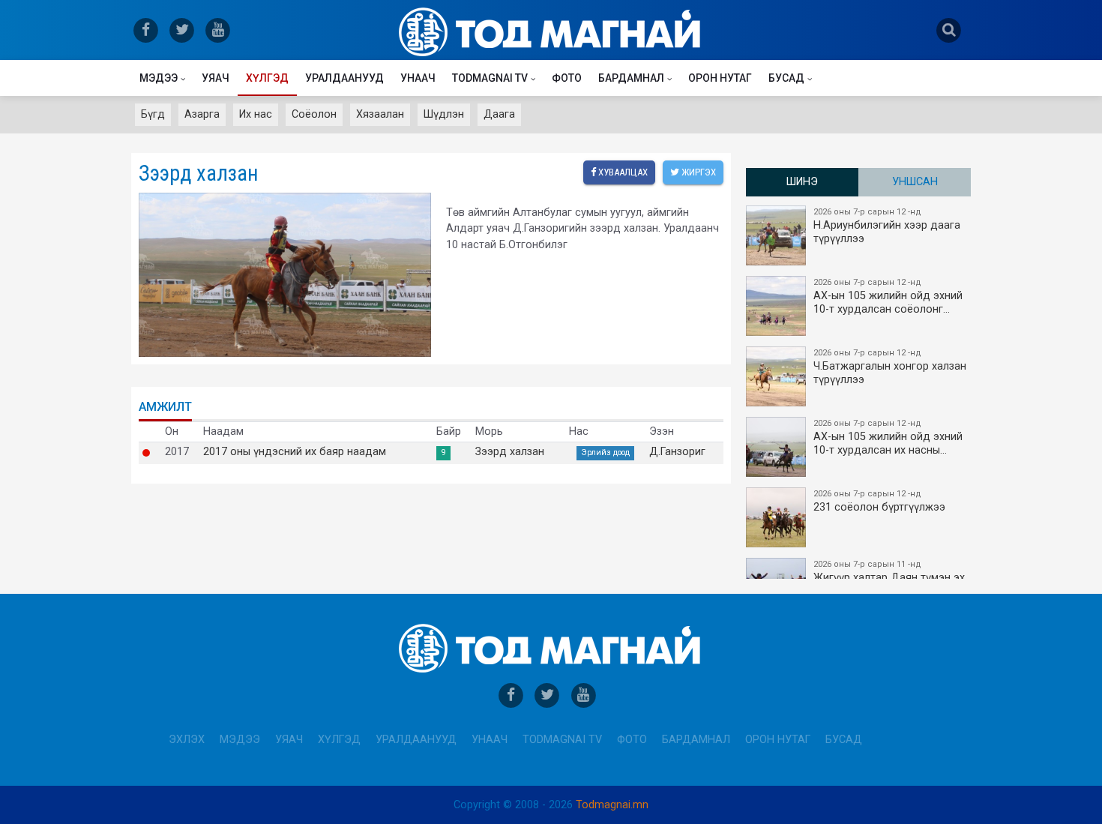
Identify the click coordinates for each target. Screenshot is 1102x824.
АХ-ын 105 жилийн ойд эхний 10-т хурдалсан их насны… (888, 437)
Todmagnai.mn (612, 805)
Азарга (202, 114)
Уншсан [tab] (915, 181)
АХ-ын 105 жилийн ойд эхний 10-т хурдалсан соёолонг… (888, 296)
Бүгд (153, 114)
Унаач (418, 78)
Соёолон (314, 114)
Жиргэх (697, 172)
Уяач (215, 78)
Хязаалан (380, 114)
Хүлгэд (267, 78)
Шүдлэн (444, 114)
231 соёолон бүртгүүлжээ (879, 501)
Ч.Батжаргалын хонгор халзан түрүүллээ (889, 367)
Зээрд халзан (509, 452)
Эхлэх (187, 739)
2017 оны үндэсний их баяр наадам (294, 452)
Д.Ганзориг (677, 452)
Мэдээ (158, 78)
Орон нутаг (720, 78)
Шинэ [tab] (802, 181)
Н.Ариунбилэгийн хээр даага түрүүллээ (886, 226)
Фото (567, 78)
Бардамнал (631, 78)
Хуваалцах (622, 172)
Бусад (786, 78)
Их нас (255, 114)
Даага (499, 114)
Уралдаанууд (344, 78)
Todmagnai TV (490, 78)
